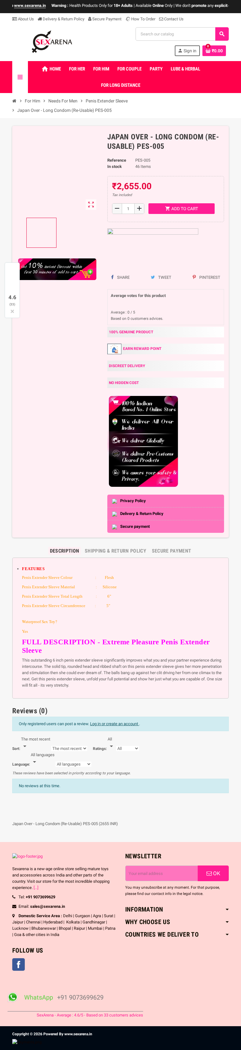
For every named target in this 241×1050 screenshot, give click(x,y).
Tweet (164, 277)
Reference (116, 160)
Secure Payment (106, 19)
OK (216, 873)
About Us (25, 19)
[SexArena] (52, 41)
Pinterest (209, 277)
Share (123, 277)
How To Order (142, 19)
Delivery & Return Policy (63, 19)
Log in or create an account (114, 723)
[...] (36, 887)
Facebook (18, 964)
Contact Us (173, 19)
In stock (114, 166)
